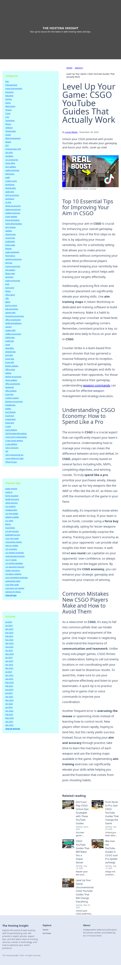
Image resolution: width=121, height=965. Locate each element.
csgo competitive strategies (16, 577)
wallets (8, 408)
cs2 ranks (9, 520)
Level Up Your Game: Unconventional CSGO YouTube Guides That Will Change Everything (85, 891)
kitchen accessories (13, 376)
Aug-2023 (9, 689)
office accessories (12, 383)
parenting (9, 277)
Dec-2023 (9, 632)
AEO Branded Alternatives (16, 433)
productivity (10, 241)
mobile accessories (13, 334)
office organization (13, 319)
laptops (8, 373)
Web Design (10, 106)
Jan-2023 (9, 657)
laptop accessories (13, 209)
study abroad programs (15, 556)
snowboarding (11, 510)
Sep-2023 (9, 679)
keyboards (9, 387)
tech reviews (10, 227)
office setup (10, 369)
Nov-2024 (9, 640)
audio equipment (12, 252)
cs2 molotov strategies (14, 552)
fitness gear (10, 273)
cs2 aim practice (12, 531)
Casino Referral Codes (14, 458)
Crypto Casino (11, 181)
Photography (10, 131)
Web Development (13, 138)
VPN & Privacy (11, 462)
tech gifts (9, 355)
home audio (10, 245)
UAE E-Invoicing (11, 447)
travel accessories (12, 266)
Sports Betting (11, 430)
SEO (7, 145)
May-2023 (9, 682)
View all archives (12, 728)
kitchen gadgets (11, 366)
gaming (8, 327)
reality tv (8, 492)
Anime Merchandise (13, 223)
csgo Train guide (12, 538)
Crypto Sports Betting (14, 440)
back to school (11, 305)
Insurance (9, 92)
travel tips (9, 394)
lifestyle (8, 248)
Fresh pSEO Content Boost (16, 437)
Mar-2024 (9, 700)
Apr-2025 (9, 721)
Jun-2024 (9, 707)
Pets (7, 81)
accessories (10, 238)
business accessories (14, 401)
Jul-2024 (8, 622)
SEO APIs (9, 152)
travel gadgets (11, 216)
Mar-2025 (9, 725)
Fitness (8, 124)
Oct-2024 (9, 704)
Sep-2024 (9, 661)
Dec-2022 (9, 675)
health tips (9, 341)
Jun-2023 (9, 693)
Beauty (8, 142)
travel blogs (10, 528)
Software (9, 127)
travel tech (9, 415)
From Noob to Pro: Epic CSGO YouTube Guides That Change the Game (112, 812)
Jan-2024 (9, 625)
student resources (12, 213)
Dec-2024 (9, 711)
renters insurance (12, 570)
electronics (9, 174)
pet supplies (10, 270)
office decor (10, 295)
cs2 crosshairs (11, 549)
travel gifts (9, 362)
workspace (9, 199)
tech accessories (12, 195)
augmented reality (12, 581)
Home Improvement (13, 88)
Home (69, 67)
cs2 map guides (11, 513)
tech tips (8, 263)
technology (9, 184)
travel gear (9, 359)
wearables (9, 348)
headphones (10, 405)
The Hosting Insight (61, 28)
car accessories (11, 159)
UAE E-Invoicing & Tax (14, 455)
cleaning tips (10, 234)
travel (7, 344)
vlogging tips (10, 351)
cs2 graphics (10, 506)
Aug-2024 (9, 647)
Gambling (9, 156)
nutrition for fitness (13, 592)
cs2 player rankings (13, 574)
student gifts (10, 330)
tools (7, 284)
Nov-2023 (9, 629)
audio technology (12, 170)
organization (10, 419)
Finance (8, 110)
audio (7, 177)
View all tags (11, 595)
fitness (8, 291)
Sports (8, 103)
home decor (10, 255)
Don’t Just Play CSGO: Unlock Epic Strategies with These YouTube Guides (82, 812)
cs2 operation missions (14, 567)
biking (7, 302)
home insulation (11, 496)
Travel (7, 113)
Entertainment (11, 85)
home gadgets (11, 380)
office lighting (10, 391)
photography (10, 188)
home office (10, 163)
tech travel (9, 287)
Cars (7, 117)
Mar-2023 (9, 643)
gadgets (8, 231)
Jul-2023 (8, 672)
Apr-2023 (9, 696)
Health (8, 135)
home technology (12, 220)
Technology (10, 120)
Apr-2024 (9, 664)
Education (9, 95)
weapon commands (96, 385)
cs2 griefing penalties (14, 563)
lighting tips (10, 337)
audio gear (9, 191)
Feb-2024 (9, 636)
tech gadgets (10, 167)
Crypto (8, 426)
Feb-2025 (9, 714)
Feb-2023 (9, 686)
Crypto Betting (11, 444)
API (6, 451)
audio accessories (12, 280)
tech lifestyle (10, 412)
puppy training (11, 488)
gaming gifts (10, 312)
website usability (12, 517)
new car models (11, 545)
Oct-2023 (9, 650)
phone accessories (13, 206)
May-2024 (9, 654)
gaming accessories (13, 259)
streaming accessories (14, 316)
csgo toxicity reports (13, 542)
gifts (7, 298)
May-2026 (9, 718)
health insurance (12, 499)
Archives (47, 933)
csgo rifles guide (12, 584)
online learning (11, 503)
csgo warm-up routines (14, 588)
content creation (12, 398)
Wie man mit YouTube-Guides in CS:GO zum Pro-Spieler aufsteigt (111, 851)
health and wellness (13, 323)
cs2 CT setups (11, 560)
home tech (9, 423)
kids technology (11, 309)
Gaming (79, 67)
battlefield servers (12, 535)
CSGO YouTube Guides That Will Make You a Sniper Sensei (82, 851)
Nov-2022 (9, 668)
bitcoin (8, 524)
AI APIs (8, 202)
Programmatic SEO (13, 149)
